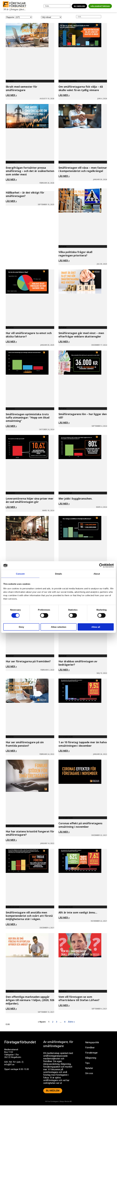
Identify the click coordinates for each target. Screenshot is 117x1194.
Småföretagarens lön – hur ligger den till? (82, 415)
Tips (87, 1063)
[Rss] (29, 1080)
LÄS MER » (11, 95)
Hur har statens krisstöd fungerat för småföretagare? (30, 833)
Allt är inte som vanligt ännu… (77, 912)
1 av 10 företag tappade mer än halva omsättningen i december (82, 743)
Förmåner (90, 1047)
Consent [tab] (20, 574)
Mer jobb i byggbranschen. (75, 498)
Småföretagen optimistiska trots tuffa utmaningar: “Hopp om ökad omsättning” (27, 417)
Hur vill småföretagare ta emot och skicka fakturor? (29, 334)
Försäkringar (91, 1052)
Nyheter (89, 1068)
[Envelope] (18, 1080)
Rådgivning (90, 1058)
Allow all (95, 627)
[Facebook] (7, 1080)
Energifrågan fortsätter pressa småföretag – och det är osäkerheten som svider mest (30, 171)
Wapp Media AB (66, 1101)
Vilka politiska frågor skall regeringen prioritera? (75, 253)
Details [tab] (58, 574)
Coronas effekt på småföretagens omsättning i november (80, 825)
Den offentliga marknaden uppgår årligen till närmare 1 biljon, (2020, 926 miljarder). (30, 1000)
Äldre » (71, 1021)
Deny (21, 627)
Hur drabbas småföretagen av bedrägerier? (77, 663)
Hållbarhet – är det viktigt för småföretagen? (25, 194)
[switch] (44, 615)
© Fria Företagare (51, 1101)
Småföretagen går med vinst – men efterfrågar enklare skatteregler (81, 334)
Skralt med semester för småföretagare (21, 88)
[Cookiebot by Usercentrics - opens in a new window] (101, 565)
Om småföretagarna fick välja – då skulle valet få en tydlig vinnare (80, 88)
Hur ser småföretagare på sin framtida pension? (25, 743)
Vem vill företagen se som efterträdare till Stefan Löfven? (78, 998)
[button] (114, 6)
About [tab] (97, 574)
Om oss (89, 1073)
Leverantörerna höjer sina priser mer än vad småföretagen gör (29, 500)
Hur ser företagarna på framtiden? (28, 661)
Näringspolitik (92, 1042)
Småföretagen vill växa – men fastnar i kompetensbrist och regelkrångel (82, 169)
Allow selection (58, 627)
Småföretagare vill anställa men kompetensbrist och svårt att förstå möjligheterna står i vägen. (29, 916)
